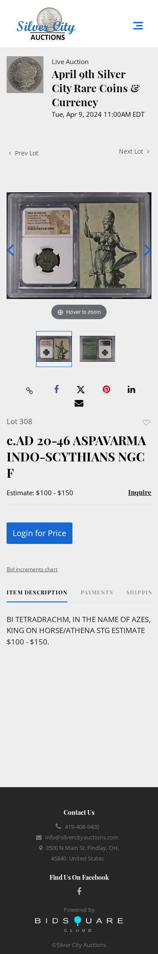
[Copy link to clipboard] (30, 390)
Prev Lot (25, 153)
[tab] (37, 595)
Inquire (139, 492)
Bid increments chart (32, 569)
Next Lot (132, 151)
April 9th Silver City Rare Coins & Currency (96, 88)
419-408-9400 (82, 827)
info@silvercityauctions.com (81, 837)
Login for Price (39, 533)
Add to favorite (146, 423)
